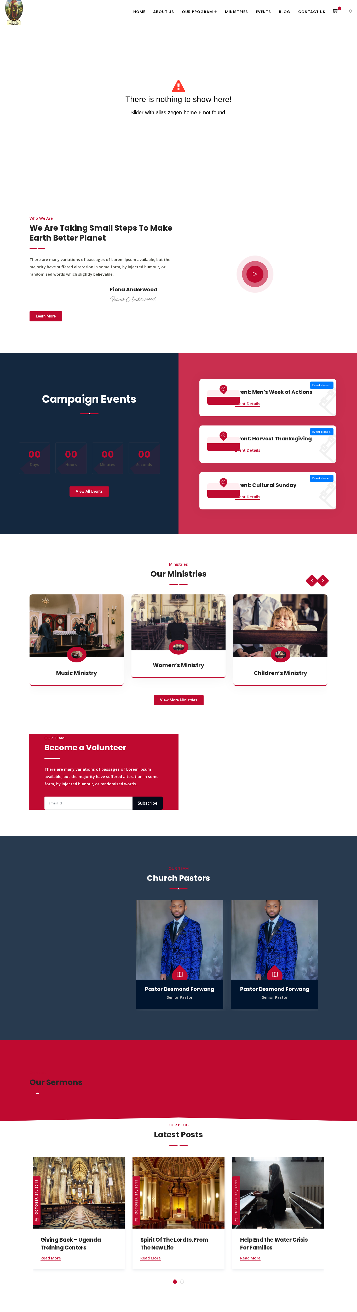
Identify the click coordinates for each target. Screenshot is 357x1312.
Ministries (236, 11)
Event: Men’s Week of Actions (273, 392)
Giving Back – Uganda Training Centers (71, 1243)
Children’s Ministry (280, 673)
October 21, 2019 (36, 1197)
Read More (51, 1257)
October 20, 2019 (236, 1197)
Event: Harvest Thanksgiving (273, 438)
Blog (284, 11)
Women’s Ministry (178, 665)
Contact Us (311, 11)
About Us (163, 11)
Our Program (197, 11)
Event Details (247, 403)
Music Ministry (76, 673)
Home (139, 11)
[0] (336, 11)
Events (263, 11)
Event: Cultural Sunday (266, 485)
